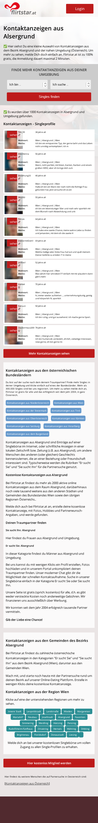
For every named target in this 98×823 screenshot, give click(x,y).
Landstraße (52, 711)
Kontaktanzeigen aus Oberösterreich (27, 418)
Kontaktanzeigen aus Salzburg (23, 426)
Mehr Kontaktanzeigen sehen (49, 353)
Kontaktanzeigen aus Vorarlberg (62, 426)
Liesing (73, 734)
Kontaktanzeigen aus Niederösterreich (28, 402)
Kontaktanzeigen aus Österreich (27, 783)
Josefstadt (47, 717)
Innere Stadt (14, 711)
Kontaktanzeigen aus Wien (68, 402)
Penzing (71, 723)
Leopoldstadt (34, 711)
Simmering (28, 723)
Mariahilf (18, 717)
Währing (71, 728)
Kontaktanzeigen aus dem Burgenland (27, 434)
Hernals (57, 728)
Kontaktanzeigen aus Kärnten (68, 418)
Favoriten (80, 717)
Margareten (83, 711)
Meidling (43, 723)
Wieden (68, 711)
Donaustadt (57, 734)
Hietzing (57, 723)
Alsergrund (64, 717)
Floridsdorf (40, 734)
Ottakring (43, 728)
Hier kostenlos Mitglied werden (49, 763)
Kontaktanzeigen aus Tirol (66, 410)
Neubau (32, 717)
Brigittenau (23, 734)
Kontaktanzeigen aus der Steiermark (26, 410)
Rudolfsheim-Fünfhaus (21, 728)
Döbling (85, 728)
